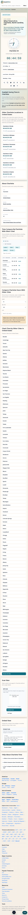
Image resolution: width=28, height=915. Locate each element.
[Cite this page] (17, 85)
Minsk (21, 814)
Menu (24, 5)
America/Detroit (11, 140)
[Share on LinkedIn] (23, 82)
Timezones (4, 853)
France (13, 785)
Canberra (11, 812)
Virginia (4, 176)
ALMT (3, 834)
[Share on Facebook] (17, 82)
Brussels (4, 816)
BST (6, 839)
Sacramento (6, 387)
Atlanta (5, 357)
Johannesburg (14, 801)
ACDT (16, 830)
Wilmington (6, 609)
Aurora (4, 458)
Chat (25, 912)
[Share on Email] (14, 85)
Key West (5, 478)
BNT (19, 836)
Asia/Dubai (4, 880)
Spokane (5, 572)
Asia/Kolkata (5, 874)
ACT (25, 830)
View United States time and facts (12, 222)
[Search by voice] (14, 912)
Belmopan (10, 816)
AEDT (9, 832)
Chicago (5, 535)
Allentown (5, 404)
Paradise (5, 666)
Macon (4, 471)
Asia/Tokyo (4, 882)
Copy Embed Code (8, 744)
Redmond (5, 643)
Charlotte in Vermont (8, 162)
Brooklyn (5, 495)
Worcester (5, 629)
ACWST (5, 832)
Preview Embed (7, 747)
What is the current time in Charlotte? (14, 758)
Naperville (5, 589)
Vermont (5, 167)
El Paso (4, 592)
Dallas (4, 538)
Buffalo (5, 360)
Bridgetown (16, 814)
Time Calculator (6, 891)
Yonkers (5, 437)
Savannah (5, 417)
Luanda (13, 810)
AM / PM (3, 304)
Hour (3, 299)
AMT (7, 834)
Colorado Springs (7, 518)
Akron (4, 602)
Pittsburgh (5, 491)
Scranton (5, 619)
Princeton (5, 384)
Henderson (5, 454)
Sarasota (5, 363)
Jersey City (5, 565)
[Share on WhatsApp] (10, 82)
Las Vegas (5, 390)
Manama (4, 814)
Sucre (15, 819)
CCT (17, 839)
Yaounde (12, 825)
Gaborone (4, 821)
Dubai (3, 801)
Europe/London (6, 878)
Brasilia (10, 821)
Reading (5, 400)
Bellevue (5, 586)
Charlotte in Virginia (8, 172)
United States (7, 9)
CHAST (24, 839)
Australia (13, 792)
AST (23, 834)
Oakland (5, 616)
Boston (5, 559)
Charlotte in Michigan (8, 135)
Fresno (4, 555)
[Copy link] (7, 82)
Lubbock (5, 653)
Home (2, 9)
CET (20, 839)
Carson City (6, 639)
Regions (4, 851)
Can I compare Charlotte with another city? (13, 767)
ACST (21, 830)
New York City (6, 350)
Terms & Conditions (7, 901)
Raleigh (5, 660)
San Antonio (6, 650)
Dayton (5, 508)
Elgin (4, 606)
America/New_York (12, 63)
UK (2, 785)
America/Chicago (12, 149)
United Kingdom (6, 864)
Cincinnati (5, 448)
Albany (4, 562)
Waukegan (5, 501)
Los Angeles (6, 397)
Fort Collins (6, 441)
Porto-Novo (17, 816)
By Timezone (8, 244)
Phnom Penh (5, 825)
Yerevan (19, 810)
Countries (4, 847)
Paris (8, 787)
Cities (3, 849)
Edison (4, 528)
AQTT (15, 834)
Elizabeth (5, 474)
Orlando (5, 579)
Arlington (5, 663)
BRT (3, 839)
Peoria (4, 542)
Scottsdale (5, 380)
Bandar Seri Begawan (19, 821)
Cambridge (5, 340)
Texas (4, 158)
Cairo (8, 801)
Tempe (4, 498)
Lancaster (5, 434)
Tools (3, 887)
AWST (3, 836)
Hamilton (4, 819)
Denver (5, 515)
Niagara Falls (6, 468)
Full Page (9, 713)
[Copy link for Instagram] (14, 82)
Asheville (5, 347)
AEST (13, 832)
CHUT (13, 841)
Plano (4, 599)
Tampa (4, 414)
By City (6, 241)
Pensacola (5, 488)
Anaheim (5, 633)
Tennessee (5, 149)
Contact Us (4, 897)
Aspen (4, 525)
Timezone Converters (7, 889)
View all (17, 841)
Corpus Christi (6, 451)
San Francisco (6, 394)
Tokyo (3, 794)
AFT (17, 832)
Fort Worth (5, 377)
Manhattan (6, 367)
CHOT (4, 841)
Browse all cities (7, 673)
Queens (5, 353)
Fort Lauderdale (7, 427)
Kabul (18, 805)
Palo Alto (5, 444)
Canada (13, 778)
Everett (5, 421)
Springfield (5, 656)
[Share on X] (20, 82)
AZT (11, 836)
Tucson (4, 343)
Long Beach (6, 532)
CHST (9, 841)
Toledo (4, 424)
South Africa (15, 799)
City (3, 310)
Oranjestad (4, 812)
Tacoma (5, 373)
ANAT (11, 834)
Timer (3, 893)
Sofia (3, 823)
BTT (10, 839)
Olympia (5, 582)
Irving (4, 552)
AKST (21, 832)
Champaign (6, 612)
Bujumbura (17, 823)
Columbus (5, 623)
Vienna (17, 812)
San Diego (5, 626)
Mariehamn (5, 808)
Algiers (15, 808)
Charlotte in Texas (8, 153)
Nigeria (8, 799)
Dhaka (9, 814)
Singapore (9, 794)
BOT (22, 836)
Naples (4, 549)
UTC (3, 872)
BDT (15, 836)
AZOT (7, 836)
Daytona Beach (7, 370)
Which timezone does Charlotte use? (13, 762)
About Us (4, 895)
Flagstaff (5, 545)
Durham (5, 522)
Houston (5, 596)
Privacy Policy (5, 899)
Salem (4, 569)
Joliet (4, 411)
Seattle (4, 431)
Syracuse (5, 407)
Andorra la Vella (6, 810)
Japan (8, 792)
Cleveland (5, 511)
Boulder (5, 336)
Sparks (4, 481)
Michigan (5, 140)
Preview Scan (10, 709)
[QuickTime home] (6, 2)
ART (20, 834)
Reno (4, 575)
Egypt (3, 799)
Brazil (17, 778)
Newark (5, 646)
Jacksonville (6, 464)
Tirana (10, 808)
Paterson (5, 461)
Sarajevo (21, 819)
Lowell (4, 485)
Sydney (15, 794)
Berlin (12, 787)
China (3, 792)
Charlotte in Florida (8, 126)
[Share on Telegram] (10, 85)
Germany (7, 785)
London (4, 787)
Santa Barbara (6, 505)
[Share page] (4, 82)
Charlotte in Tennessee (9, 144)
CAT (13, 839)
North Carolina (7, 204)
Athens (5, 670)
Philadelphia (6, 636)
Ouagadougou (9, 823)
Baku (21, 812)
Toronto (20, 780)
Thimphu (10, 819)
